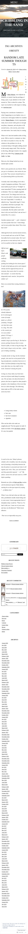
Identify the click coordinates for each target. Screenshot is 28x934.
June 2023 (4, 721)
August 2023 (5, 717)
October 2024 (5, 691)
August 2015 (5, 876)
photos (3, 631)
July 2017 (4, 826)
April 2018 (4, 810)
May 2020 (4, 780)
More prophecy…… (10, 602)
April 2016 (4, 858)
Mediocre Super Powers (7, 563)
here (9, 156)
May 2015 (4, 882)
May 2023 (4, 723)
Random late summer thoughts (14, 61)
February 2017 (5, 837)
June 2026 (4, 647)
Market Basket (10, 120)
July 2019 (4, 797)
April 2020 (4, 782)
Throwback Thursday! (6, 570)
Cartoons (4, 622)
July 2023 (4, 719)
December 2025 (5, 660)
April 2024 (4, 704)
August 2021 (5, 765)
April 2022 (4, 752)
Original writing (5, 629)
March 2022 (5, 754)
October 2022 (5, 739)
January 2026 (5, 658)
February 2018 (5, 815)
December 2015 (5, 867)
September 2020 (5, 778)
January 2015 (5, 891)
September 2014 (5, 900)
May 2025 (4, 676)
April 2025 (4, 678)
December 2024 (5, 686)
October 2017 (5, 819)
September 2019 (5, 795)
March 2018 (5, 813)
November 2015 (5, 869)
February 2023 (5, 730)
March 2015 (5, 887)
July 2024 (4, 697)
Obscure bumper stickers (7, 566)
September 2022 (5, 741)
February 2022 (5, 756)
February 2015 (5, 889)
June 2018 (4, 808)
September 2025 (5, 667)
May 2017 (4, 830)
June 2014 (4, 906)
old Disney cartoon (19, 428)
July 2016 (4, 852)
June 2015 (4, 880)
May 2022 (4, 749)
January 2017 (5, 839)
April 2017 (4, 832)
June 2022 (4, 747)
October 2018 (5, 804)
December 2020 (5, 776)
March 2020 (5, 784)
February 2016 (5, 863)
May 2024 (4, 702)
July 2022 (4, 745)
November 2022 (5, 736)
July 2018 (4, 806)
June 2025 (4, 673)
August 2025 (5, 669)
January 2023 (5, 732)
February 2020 (5, 787)
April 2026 (4, 652)
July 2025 (4, 671)
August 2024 (5, 695)
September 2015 (5, 874)
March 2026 (5, 654)
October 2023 (5, 715)
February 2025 (5, 682)
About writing (22, 69)
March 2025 (5, 680)
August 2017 (5, 823)
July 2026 (4, 645)
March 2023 (5, 728)
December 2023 (5, 710)
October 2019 (5, 793)
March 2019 (5, 800)
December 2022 (5, 734)
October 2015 (5, 871)
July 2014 (4, 904)
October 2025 (5, 665)
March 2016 (5, 860)
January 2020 (5, 789)
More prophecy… (5, 568)
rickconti (8, 584)
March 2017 (5, 834)
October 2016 (5, 845)
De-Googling (4, 572)
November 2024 (5, 689)
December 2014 (5, 893)
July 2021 (4, 767)
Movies (3, 627)
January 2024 (5, 708)
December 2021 (5, 758)
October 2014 (5, 898)
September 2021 (5, 763)
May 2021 (4, 771)
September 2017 (5, 821)
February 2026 (5, 656)
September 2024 (5, 693)
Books (10, 71)
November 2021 (5, 760)
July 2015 (4, 878)
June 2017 (4, 828)
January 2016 (5, 865)
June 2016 (4, 854)
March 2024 (5, 706)
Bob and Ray (18, 482)
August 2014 (5, 902)
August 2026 (5, 643)
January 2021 (5, 773)
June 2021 (4, 769)
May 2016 (4, 856)
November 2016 (5, 843)
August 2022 (5, 743)
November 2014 (5, 895)
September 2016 (5, 847)
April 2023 (4, 726)
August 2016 (5, 850)
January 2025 (5, 684)
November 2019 (5, 791)
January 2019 (5, 802)
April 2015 (4, 884)
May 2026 (4, 649)
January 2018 (5, 817)
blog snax (4, 618)
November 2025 (5, 662)
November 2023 (5, 712)
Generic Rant (15, 71)
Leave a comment (14, 520)
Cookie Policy (5, 927)
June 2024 (4, 699)
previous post (7, 107)
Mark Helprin (11, 94)
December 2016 (5, 841)
